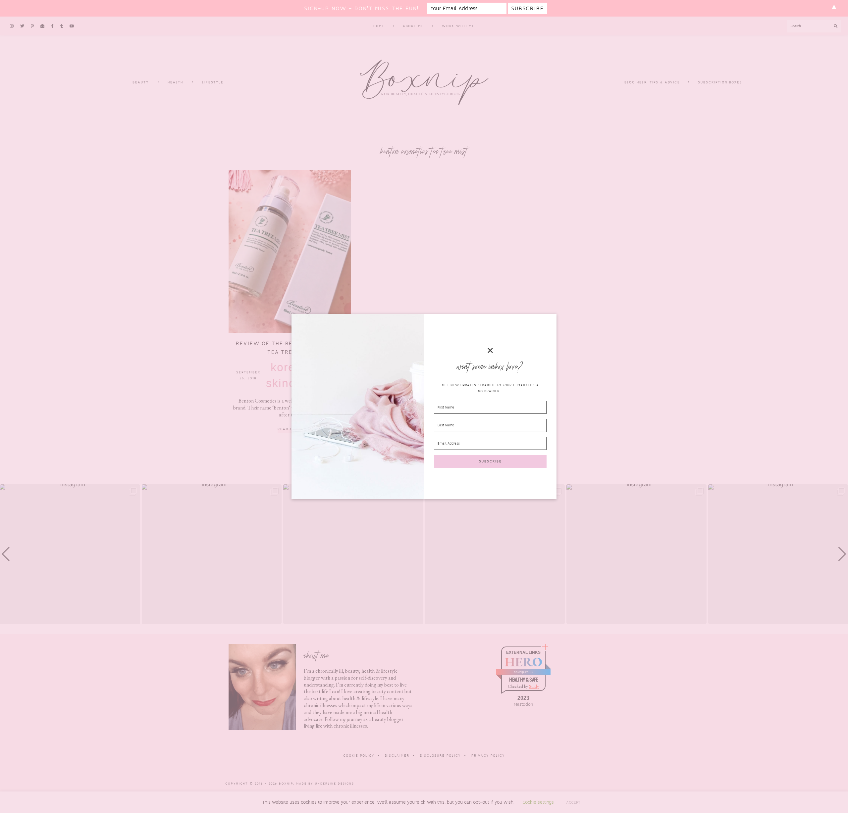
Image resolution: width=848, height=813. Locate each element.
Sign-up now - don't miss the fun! (361, 8)
